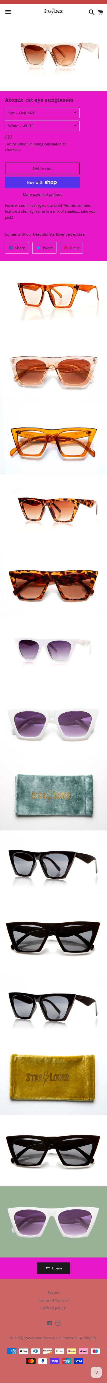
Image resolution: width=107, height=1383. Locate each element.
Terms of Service (53, 1300)
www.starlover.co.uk (42, 1337)
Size (11, 112)
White (13, 125)
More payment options (42, 194)
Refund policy (53, 1308)
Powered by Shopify (79, 1337)
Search (53, 1292)
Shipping (35, 144)
